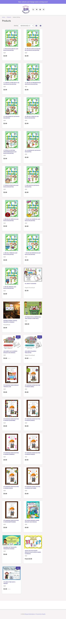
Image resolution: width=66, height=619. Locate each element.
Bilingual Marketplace (29, 614)
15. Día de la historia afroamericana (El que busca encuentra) (9, 152)
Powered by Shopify (40, 614)
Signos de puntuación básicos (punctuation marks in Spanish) (33, 552)
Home (3, 17)
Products (9, 17)
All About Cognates (30, 283)
